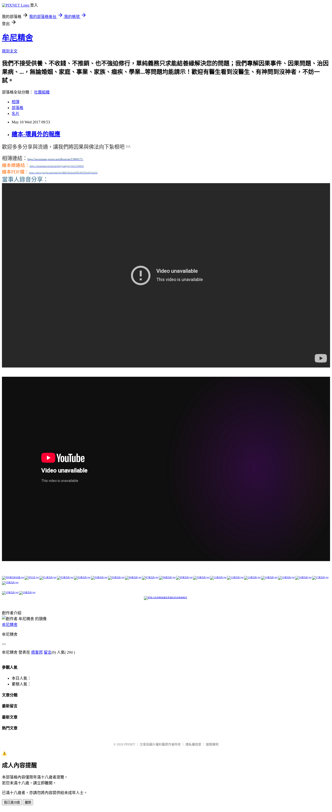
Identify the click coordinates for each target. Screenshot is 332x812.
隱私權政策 (193, 744)
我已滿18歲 (12, 802)
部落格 (17, 108)
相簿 (15, 102)
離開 (28, 802)
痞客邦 (37, 652)
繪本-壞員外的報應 (36, 134)
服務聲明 (212, 744)
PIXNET (129, 744)
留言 (48, 652)
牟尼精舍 (17, 37)
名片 (15, 113)
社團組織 (42, 92)
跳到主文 (9, 51)
